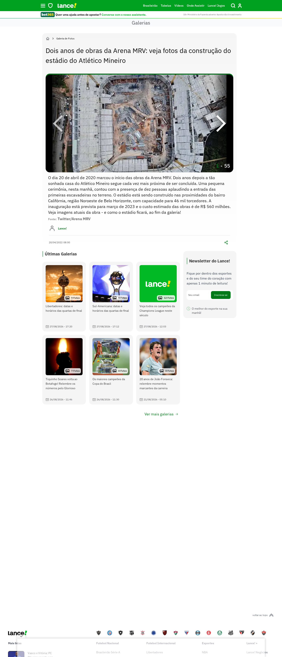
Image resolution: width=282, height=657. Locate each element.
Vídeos (179, 5)
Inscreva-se (220, 294)
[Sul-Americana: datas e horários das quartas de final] (111, 296)
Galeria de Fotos (65, 38)
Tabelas (166, 5)
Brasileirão (150, 5)
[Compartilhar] (226, 242)
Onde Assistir (195, 5)
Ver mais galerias (159, 414)
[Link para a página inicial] (48, 38)
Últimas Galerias (61, 254)
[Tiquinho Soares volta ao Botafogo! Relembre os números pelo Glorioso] (64, 369)
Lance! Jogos (216, 5)
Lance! (62, 228)
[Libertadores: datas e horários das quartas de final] (64, 296)
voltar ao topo (260, 615)
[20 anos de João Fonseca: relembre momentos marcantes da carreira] (158, 369)
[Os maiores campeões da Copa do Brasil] (111, 369)
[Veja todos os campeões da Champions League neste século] (158, 296)
